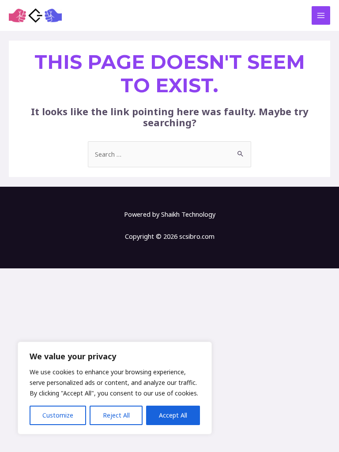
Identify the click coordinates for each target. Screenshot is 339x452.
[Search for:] (169, 154)
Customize (57, 415)
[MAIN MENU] (321, 15)
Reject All (116, 415)
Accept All (173, 415)
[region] (115, 388)
